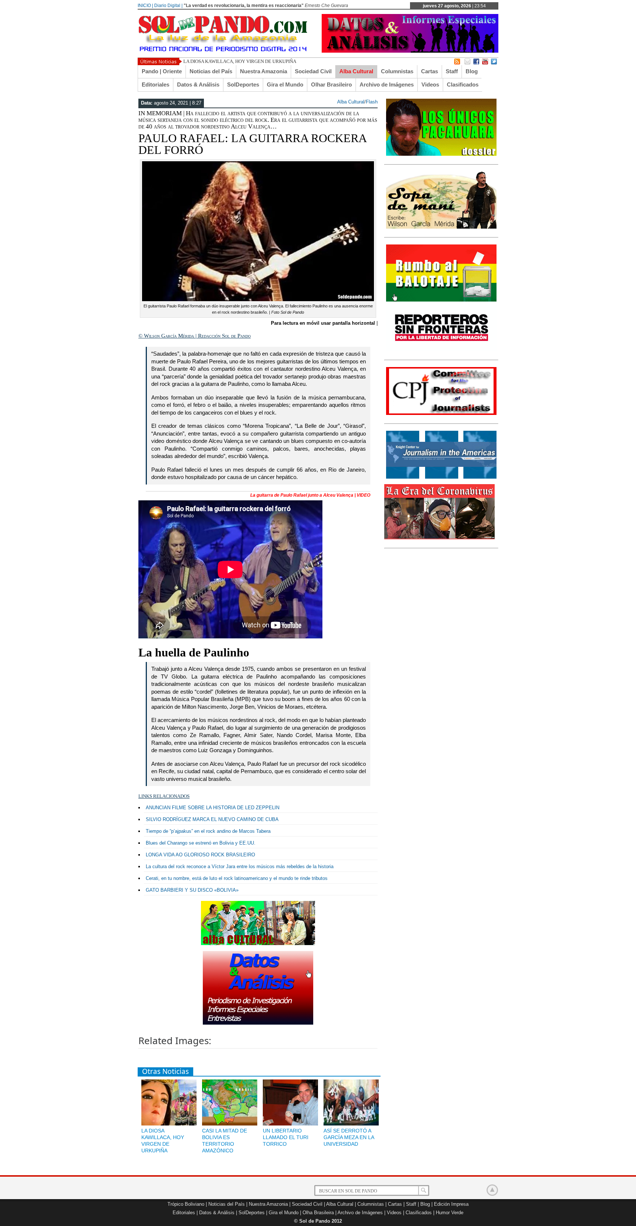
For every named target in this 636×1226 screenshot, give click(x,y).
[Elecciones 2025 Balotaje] (441, 300)
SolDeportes (243, 84)
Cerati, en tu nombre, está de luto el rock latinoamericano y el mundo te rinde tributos (237, 878)
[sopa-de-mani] (441, 227)
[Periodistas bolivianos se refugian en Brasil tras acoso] (441, 477)
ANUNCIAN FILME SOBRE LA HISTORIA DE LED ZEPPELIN (212, 807)
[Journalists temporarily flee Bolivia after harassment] (441, 413)
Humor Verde (449, 1212)
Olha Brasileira (318, 1212)
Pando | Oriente (162, 71)
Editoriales (155, 84)
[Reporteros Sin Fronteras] (441, 349)
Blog (472, 71)
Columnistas (397, 71)
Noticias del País (211, 71)
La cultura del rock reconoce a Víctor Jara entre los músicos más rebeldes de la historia (239, 866)
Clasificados (462, 84)
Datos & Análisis (198, 84)
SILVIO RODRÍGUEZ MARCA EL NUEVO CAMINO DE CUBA (212, 819)
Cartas (429, 71)
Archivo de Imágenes (387, 84)
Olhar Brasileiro (331, 84)
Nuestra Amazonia (263, 71)
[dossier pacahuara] (441, 154)
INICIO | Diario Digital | (160, 5)
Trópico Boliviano (185, 1204)
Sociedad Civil (313, 71)
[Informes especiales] (410, 51)
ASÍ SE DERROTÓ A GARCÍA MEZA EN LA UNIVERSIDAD (349, 1137)
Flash (372, 102)
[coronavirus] (439, 537)
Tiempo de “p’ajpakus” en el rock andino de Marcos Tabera (208, 831)
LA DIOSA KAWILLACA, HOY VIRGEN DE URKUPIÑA (239, 61)
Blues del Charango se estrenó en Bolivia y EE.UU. (200, 843)
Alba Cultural (356, 71)
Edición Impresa (451, 1204)
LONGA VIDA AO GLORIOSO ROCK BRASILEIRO (200, 854)
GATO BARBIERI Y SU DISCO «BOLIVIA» (192, 890)
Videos (430, 84)
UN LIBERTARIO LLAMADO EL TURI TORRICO (285, 1137)
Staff (452, 71)
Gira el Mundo (285, 84)
